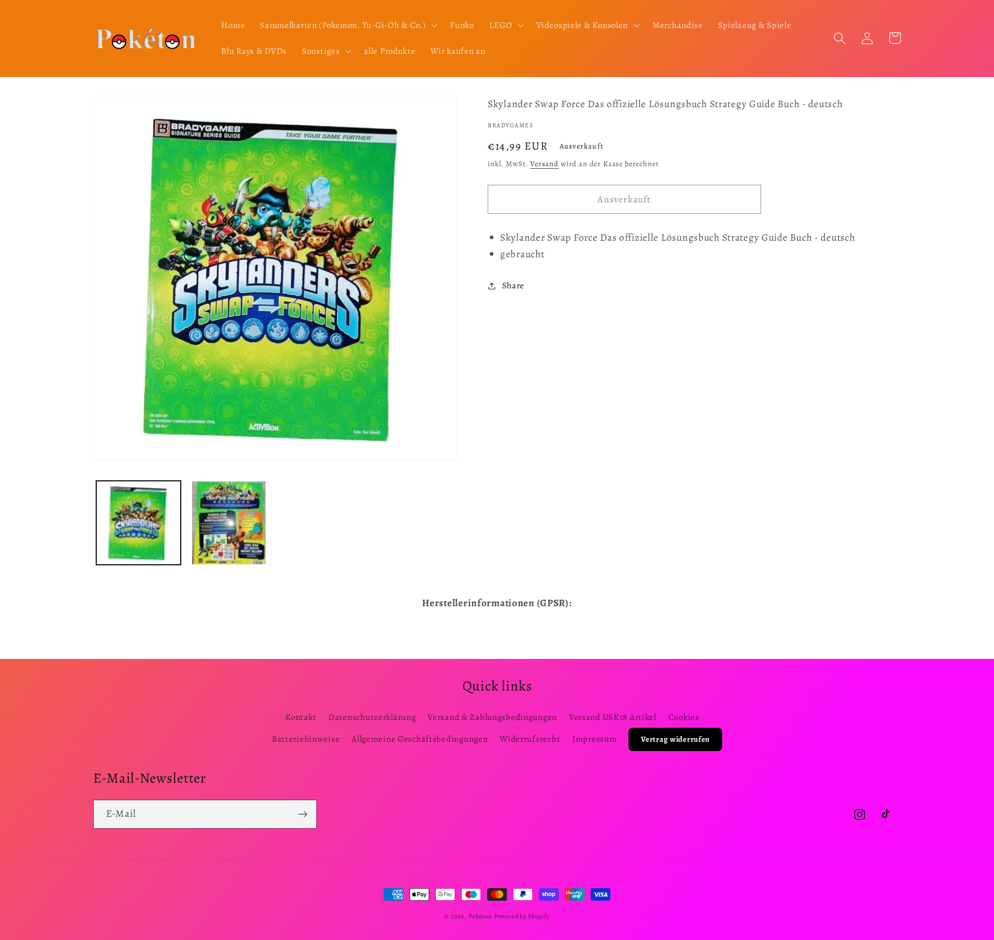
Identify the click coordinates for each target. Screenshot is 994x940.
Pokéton (480, 916)
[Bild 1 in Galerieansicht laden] (138, 523)
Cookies (683, 717)
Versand (544, 163)
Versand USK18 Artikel (612, 717)
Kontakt (300, 717)
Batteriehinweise (306, 739)
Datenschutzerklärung (372, 717)
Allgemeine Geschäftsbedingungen (420, 739)
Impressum (594, 739)
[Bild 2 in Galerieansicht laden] (229, 523)
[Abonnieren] (302, 814)
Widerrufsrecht (530, 739)
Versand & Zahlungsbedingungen (492, 717)
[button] (348, 25)
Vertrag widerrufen (675, 739)
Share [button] (513, 285)
